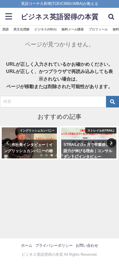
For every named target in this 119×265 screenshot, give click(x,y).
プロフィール (98, 29)
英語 (5, 29)
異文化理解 (21, 29)
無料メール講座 (73, 29)
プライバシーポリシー (54, 245)
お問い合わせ (87, 245)
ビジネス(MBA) (45, 29)
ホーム (26, 245)
